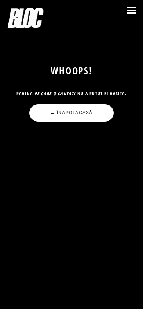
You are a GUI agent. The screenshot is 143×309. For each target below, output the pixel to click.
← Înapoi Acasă (71, 112)
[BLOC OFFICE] (26, 18)
